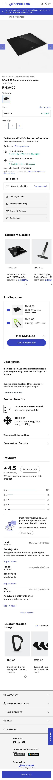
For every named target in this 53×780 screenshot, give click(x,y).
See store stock (40, 186)
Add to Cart (26, 774)
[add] (19, 126)
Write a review (30, 469)
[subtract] (5, 126)
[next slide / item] (50, 47)
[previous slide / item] (2, 47)
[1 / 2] (26, 46)
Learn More (26, 533)
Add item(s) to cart (26, 342)
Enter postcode (22, 146)
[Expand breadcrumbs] (3, 17)
